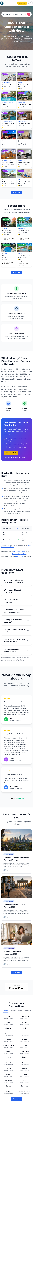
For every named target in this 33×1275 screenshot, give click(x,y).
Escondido (6, 179)
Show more (16, 192)
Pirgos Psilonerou (8, 102)
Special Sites (27, 1010)
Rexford (6, 141)
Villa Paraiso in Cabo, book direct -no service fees (15, 123)
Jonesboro (22, 160)
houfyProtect (19, 556)
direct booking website (19, 554)
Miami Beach (7, 82)
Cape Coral (22, 228)
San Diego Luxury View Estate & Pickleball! (13, 181)
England (21, 141)
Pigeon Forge (7, 160)
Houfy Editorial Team (8, 870)
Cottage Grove (23, 121)
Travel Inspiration (8, 854)
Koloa (20, 179)
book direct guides (19, 551)
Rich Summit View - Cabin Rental (10, 230)
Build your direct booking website (15, 457)
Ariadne (4, 104)
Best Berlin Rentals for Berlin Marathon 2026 (14, 906)
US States (13, 1010)
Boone (5, 228)
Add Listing (22, 3)
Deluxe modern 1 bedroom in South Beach (12, 84)
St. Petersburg (23, 253)
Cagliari (21, 82)
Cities (20, 1010)
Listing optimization (9, 948)
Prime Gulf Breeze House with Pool (11, 255)
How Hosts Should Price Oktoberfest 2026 (12, 953)
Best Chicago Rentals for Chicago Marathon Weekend (16, 859)
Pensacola (22, 102)
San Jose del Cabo (8, 121)
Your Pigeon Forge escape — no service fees (13, 162)
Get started (10, 453)
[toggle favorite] (14, 73)
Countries (5, 1010)
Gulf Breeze (7, 253)
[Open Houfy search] (28, 14)
